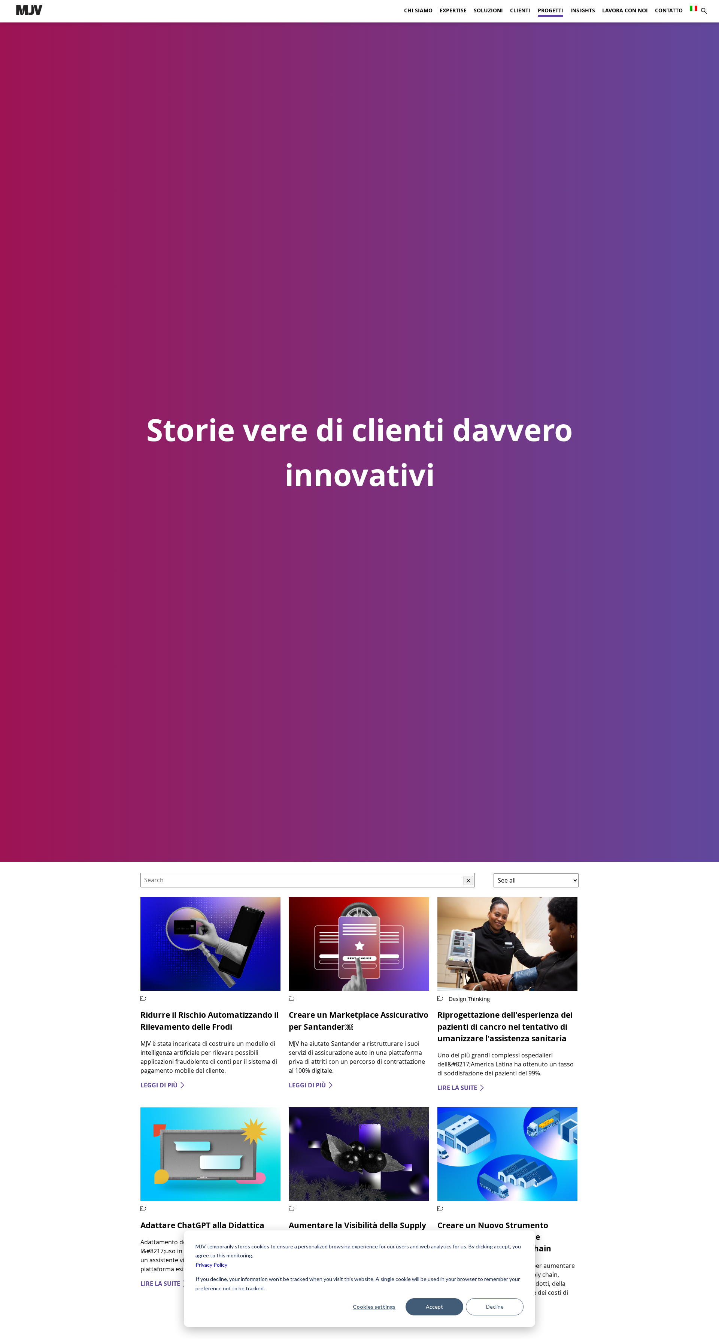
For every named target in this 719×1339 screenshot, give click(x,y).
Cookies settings (374, 1306)
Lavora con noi (625, 10)
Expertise (453, 10)
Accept (434, 1306)
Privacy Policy (211, 1264)
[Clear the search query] (468, 880)
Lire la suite (457, 1088)
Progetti (550, 10)
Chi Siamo (418, 10)
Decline (495, 1306)
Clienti (520, 10)
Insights (582, 10)
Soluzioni (488, 10)
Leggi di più (159, 1085)
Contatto (669, 10)
